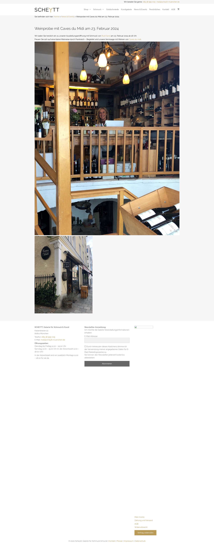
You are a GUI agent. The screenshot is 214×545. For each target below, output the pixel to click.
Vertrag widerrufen (145, 533)
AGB (173, 9)
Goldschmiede (112, 9)
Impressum (128, 541)
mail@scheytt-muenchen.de (168, 2)
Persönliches (154, 9)
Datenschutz (140, 541)
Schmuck (97, 9)
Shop (86, 9)
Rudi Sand (106, 36)
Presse (119, 541)
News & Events (140, 9)
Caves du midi (135, 39)
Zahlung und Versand (143, 520)
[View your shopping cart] (178, 9)
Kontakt (165, 9)
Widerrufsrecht (140, 527)
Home (56, 17)
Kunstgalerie (126, 9)
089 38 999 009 (149, 2)
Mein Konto (139, 517)
